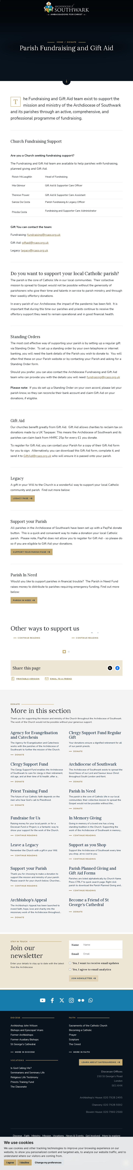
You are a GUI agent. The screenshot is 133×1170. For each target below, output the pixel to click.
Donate (71, 42)
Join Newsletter (81, 978)
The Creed (75, 1044)
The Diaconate (19, 1087)
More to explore (111, 1136)
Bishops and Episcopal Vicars (27, 1030)
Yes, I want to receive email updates (96, 963)
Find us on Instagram (71, 1000)
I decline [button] (24, 1162)
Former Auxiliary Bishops (25, 1039)
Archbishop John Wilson (24, 1025)
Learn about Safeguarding (99, 1062)
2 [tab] (68, 651)
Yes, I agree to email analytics (92, 969)
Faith (27, 1136)
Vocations (58, 1136)
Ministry (35, 1136)
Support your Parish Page (29, 552)
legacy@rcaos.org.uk (34, 250)
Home (60, 42)
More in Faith (81, 1052)
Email (75, 953)
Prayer (72, 1035)
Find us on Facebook (52, 1000)
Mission (46, 1136)
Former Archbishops (22, 1035)
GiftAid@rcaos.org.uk (37, 456)
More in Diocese (25, 1052)
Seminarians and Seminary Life (28, 1072)
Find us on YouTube (43, 1000)
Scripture (74, 1039)
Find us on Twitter (62, 1000)
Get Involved (93, 1136)
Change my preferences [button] (48, 1162)
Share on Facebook (117, 668)
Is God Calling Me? (21, 1068)
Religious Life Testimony (24, 1077)
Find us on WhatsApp (90, 1000)
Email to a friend (61, 678)
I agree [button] (10, 1162)
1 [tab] (64, 651)
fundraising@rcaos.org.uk (43, 235)
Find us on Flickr (81, 1000)
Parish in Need (22, 600)
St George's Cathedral (23, 1044)
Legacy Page (20, 498)
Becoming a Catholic (80, 1030)
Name (75, 944)
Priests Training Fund (22, 1082)
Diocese (17, 1136)
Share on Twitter (110, 668)
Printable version (27, 678)
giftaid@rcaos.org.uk (35, 243)
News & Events (75, 1136)
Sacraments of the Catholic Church (88, 1025)
